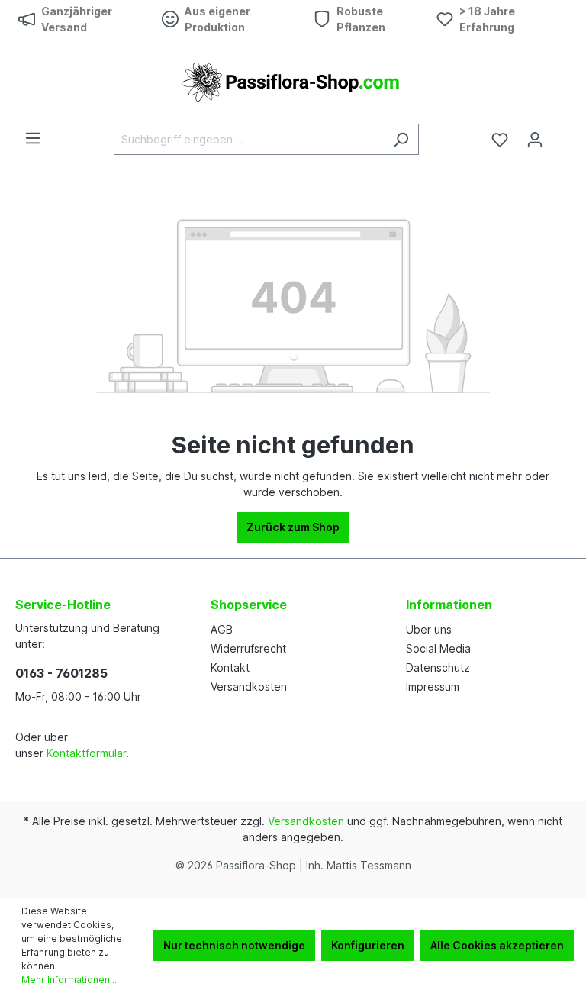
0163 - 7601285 (61, 673)
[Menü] (32, 138)
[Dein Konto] (534, 139)
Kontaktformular (86, 752)
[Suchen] (401, 139)
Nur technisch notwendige (234, 945)
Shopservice (249, 604)
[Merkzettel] (499, 139)
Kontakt (230, 667)
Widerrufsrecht (248, 648)
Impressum (432, 686)
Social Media (438, 648)
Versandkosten (249, 686)
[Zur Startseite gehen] (293, 80)
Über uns (429, 629)
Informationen (449, 604)
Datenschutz (438, 667)
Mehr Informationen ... (70, 979)
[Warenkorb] (561, 134)
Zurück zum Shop (293, 527)
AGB (222, 629)
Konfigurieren (367, 945)
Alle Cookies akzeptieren (497, 945)
